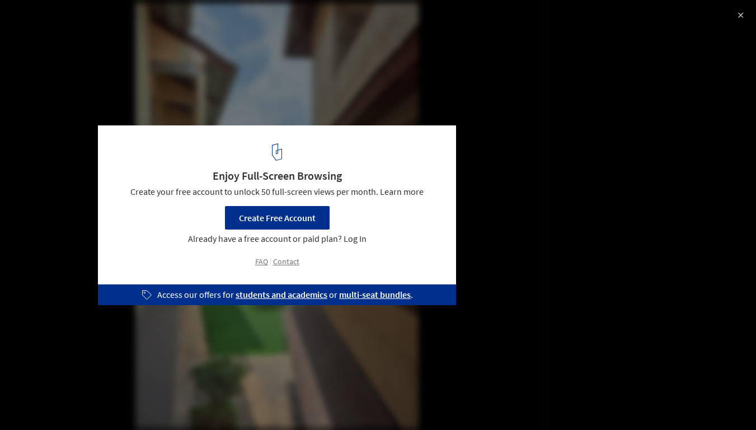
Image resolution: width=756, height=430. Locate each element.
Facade (177, 401)
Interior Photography (55, 401)
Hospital (128, 401)
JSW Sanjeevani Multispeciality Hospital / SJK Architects (170, 20)
